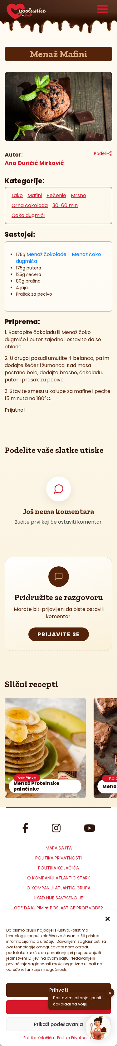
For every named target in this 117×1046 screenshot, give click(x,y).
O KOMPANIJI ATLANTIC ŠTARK (58, 878)
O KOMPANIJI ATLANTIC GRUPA (58, 888)
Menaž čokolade (46, 254)
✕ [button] (110, 992)
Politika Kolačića (38, 1037)
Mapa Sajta (59, 848)
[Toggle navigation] (102, 9)
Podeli (100, 153)
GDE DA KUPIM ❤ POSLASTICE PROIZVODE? (58, 908)
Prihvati (58, 990)
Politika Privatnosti (58, 858)
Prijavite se (58, 634)
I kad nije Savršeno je (58, 898)
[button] (108, 918)
